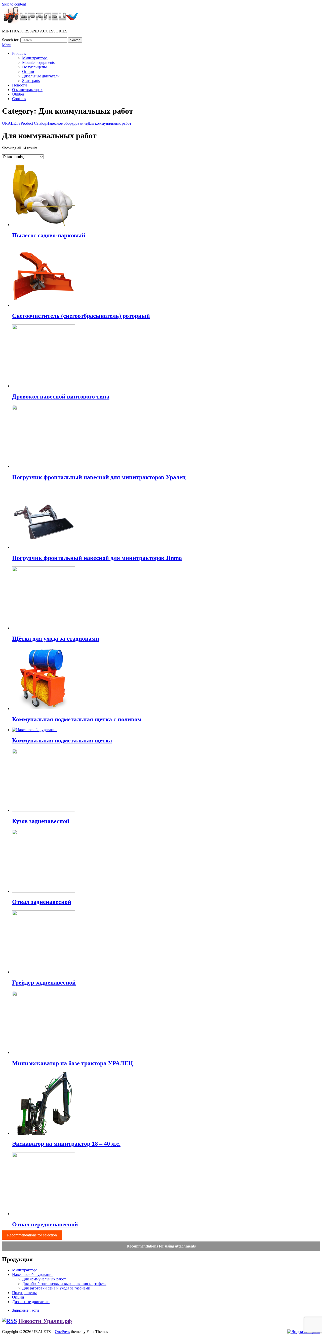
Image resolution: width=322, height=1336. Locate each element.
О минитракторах (27, 89)
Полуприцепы (34, 67)
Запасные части (25, 1310)
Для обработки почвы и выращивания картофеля (64, 1283)
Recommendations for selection (32, 1235)
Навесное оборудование (32, 1274)
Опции (28, 71)
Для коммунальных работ (44, 1279)
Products (19, 53)
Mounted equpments (38, 62)
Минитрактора (35, 58)
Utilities (18, 94)
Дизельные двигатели (41, 76)
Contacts (19, 99)
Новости (19, 85)
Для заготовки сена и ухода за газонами (56, 1288)
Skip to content (14, 4)
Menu (6, 45)
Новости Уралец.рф (45, 1321)
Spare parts (31, 80)
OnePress (62, 1331)
